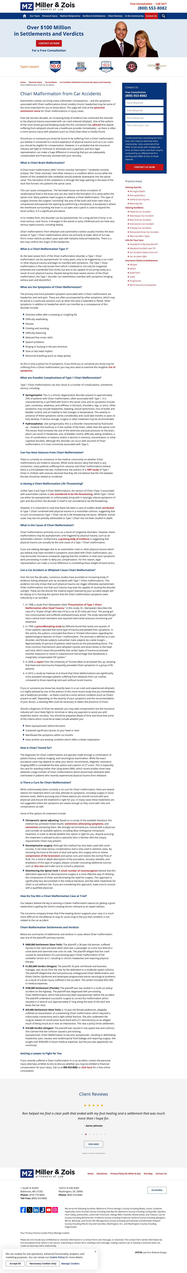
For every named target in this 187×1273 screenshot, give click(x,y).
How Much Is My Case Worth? (144, 244)
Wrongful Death (137, 191)
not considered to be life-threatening (71, 494)
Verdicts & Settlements (94, 15)
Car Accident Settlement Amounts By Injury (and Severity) (85, 82)
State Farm (135, 272)
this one (39, 866)
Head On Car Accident (140, 211)
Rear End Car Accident (140, 219)
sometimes (31, 827)
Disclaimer (102, 1173)
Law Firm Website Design (151, 1252)
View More (93, 1144)
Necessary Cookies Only (43, 1263)
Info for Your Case (134, 240)
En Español (157, 1190)
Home (24, 15)
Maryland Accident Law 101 (143, 248)
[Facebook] (23, 1210)
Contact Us (151, 15)
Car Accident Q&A (138, 256)
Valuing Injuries (133, 187)
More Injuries (136, 203)
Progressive (135, 280)
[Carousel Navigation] (93, 1134)
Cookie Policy (47, 1233)
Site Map (148, 1173)
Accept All (15, 1263)
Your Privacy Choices (30, 1233)
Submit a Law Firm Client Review (93, 1153)
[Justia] (42, 1210)
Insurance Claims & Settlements (141, 260)
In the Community (134, 15)
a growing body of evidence (73, 538)
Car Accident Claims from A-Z (143, 252)
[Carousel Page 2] (86, 1134)
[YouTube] (49, 1210)
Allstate (133, 264)
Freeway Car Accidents (140, 228)
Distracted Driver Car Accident (144, 232)
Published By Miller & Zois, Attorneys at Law (148, 6)
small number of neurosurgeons (79, 870)
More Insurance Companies (143, 285)
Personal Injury (50, 15)
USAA (132, 276)
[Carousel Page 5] (97, 1134)
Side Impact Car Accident (142, 215)
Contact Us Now (49, 43)
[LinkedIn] (36, 1210)
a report (39, 661)
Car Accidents (47, 6)
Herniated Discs (137, 195)
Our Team (35, 15)
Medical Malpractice (70, 15)
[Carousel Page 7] (105, 1134)
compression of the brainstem (42, 855)
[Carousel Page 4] (93, 1134)
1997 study (93, 469)
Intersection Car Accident (142, 223)
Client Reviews (115, 15)
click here (86, 1067)
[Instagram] (55, 1210)
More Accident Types (140, 236)
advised (96, 124)
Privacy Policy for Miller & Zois (125, 1173)
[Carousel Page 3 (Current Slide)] (90, 1134)
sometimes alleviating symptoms (84, 823)
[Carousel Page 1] (82, 1134)
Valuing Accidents (134, 207)
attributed (108, 507)
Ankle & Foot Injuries (139, 199)
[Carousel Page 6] (101, 1134)
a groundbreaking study (48, 626)
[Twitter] (29, 1210)
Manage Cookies (62, 1233)
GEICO (133, 268)
